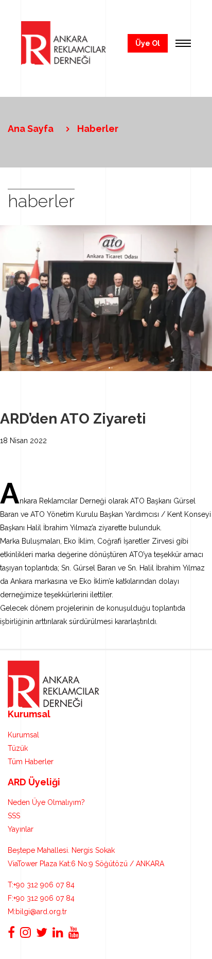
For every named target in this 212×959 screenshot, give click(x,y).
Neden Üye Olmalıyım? (46, 802)
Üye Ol (147, 43)
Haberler (97, 128)
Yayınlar (20, 829)
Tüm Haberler (31, 762)
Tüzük (18, 748)
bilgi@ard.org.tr (37, 911)
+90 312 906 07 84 (41, 885)
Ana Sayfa (31, 128)
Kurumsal (23, 735)
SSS (14, 816)
